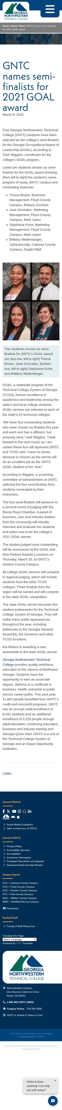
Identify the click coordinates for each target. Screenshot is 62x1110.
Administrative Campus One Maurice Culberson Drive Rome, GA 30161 (23, 992)
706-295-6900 (34, 1008)
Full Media (36, 1049)
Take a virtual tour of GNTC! (22, 828)
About (14, 26)
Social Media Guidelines (20, 824)
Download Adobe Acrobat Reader (25, 865)
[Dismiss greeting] (55, 1080)
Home (6, 26)
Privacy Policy (14, 846)
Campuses (12, 908)
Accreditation (14, 853)
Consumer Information (19, 857)
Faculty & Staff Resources (21, 926)
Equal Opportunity (27, 1036)
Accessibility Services (18, 850)
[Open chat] (53, 1101)
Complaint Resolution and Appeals (25, 861)
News (22, 26)
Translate (28, 943)
